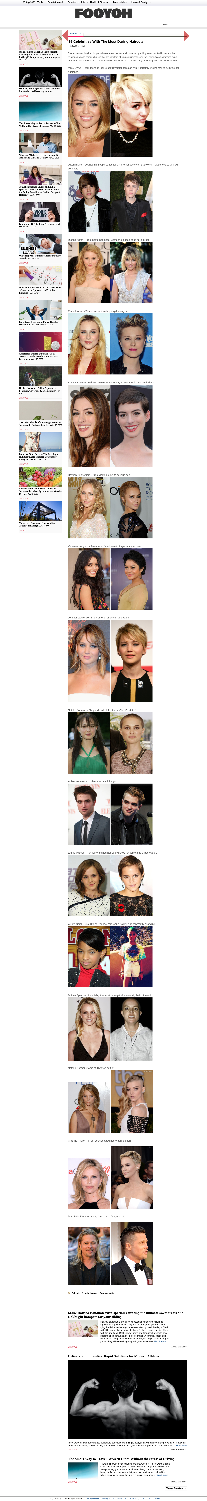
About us (146, 1498)
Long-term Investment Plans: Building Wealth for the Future (39, 323)
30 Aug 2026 (29, 2)
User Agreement (92, 1498)
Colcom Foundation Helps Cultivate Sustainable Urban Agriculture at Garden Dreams (40, 491)
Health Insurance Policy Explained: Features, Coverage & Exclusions (37, 389)
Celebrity (76, 1293)
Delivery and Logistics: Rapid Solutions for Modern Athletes (39, 90)
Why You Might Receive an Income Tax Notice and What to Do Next (39, 156)
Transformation (107, 1293)
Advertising (134, 1498)
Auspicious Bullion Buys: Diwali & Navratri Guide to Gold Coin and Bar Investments (38, 356)
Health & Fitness (99, 2)
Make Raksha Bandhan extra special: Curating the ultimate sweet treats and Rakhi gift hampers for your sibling (39, 54)
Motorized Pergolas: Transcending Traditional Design (37, 524)
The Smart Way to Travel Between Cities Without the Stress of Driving (40, 124)
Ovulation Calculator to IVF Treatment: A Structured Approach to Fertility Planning (40, 290)
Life (83, 2)
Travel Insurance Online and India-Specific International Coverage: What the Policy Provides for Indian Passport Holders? (39, 190)
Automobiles (119, 2)
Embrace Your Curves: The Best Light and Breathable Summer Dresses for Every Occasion (39, 457)
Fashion (72, 2)
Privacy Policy (108, 1498)
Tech (40, 2)
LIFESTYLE (23, 64)
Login (165, 24)
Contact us (121, 1498)
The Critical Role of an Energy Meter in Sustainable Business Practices (40, 423)
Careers (157, 1498)
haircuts (94, 1293)
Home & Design (139, 2)
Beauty (85, 1293)
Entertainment (55, 2)
